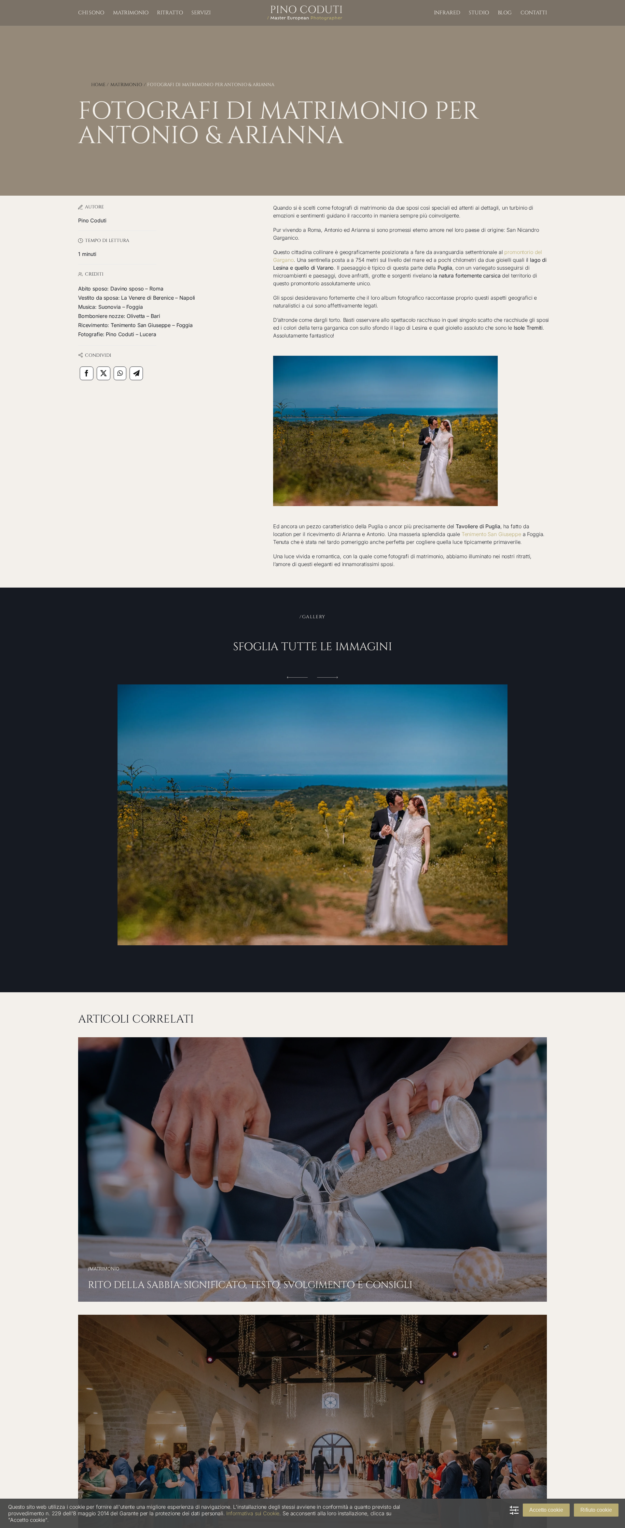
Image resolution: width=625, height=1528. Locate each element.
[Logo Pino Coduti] (304, 8)
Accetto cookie (546, 1510)
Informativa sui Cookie (252, 1513)
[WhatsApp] (120, 373)
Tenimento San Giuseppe (491, 534)
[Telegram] (136, 373)
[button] (297, 677)
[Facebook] (86, 373)
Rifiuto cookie (596, 1510)
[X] (103, 373)
